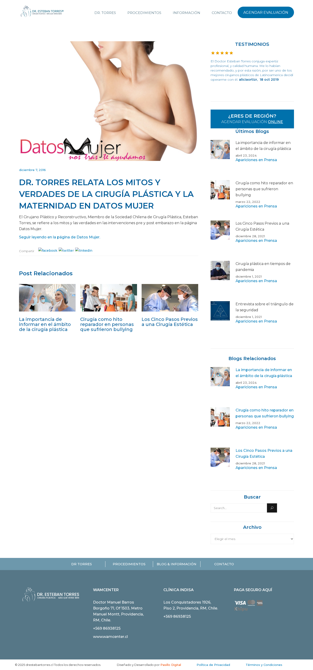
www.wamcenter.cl (110, 636)
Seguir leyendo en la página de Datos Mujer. (59, 237)
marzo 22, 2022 (248, 202)
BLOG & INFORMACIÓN (176, 564)
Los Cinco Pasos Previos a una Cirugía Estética (170, 322)
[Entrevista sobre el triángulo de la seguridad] (220, 321)
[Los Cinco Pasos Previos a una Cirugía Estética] (170, 298)
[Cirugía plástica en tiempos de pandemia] (220, 281)
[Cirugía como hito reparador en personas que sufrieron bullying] (108, 298)
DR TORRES (81, 564)
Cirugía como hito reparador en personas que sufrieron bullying (107, 324)
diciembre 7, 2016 (32, 170)
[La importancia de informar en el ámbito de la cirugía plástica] (47, 298)
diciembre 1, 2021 (249, 276)
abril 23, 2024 (246, 155)
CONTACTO (224, 564)
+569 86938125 (107, 628)
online (275, 122)
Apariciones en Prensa (256, 160)
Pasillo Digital (170, 665)
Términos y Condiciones (264, 665)
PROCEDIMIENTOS (129, 564)
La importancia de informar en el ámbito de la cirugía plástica (45, 324)
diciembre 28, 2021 (250, 236)
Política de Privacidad (213, 665)
